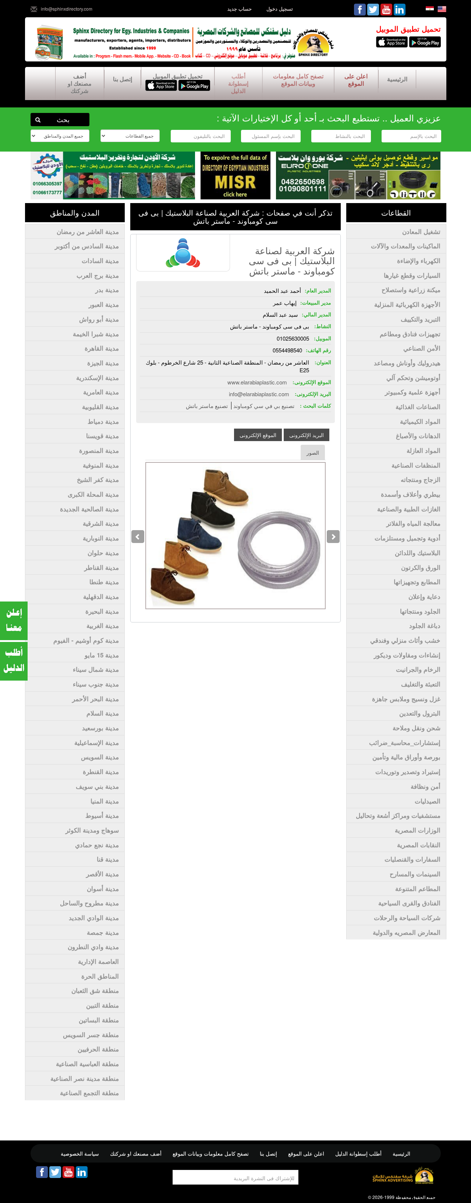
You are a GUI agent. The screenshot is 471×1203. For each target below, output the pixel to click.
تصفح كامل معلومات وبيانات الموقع (298, 80)
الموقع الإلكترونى (258, 435)
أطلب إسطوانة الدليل (238, 83)
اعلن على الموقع (356, 80)
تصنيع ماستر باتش (207, 405)
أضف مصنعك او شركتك (80, 83)
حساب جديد (239, 8)
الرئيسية (397, 79)
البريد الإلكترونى (306, 435)
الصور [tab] (313, 452)
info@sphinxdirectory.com (66, 9)
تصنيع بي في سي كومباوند (263, 405)
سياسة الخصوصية (80, 1153)
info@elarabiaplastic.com (259, 394)
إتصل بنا (122, 79)
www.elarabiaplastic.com (257, 382)
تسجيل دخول (279, 8)
